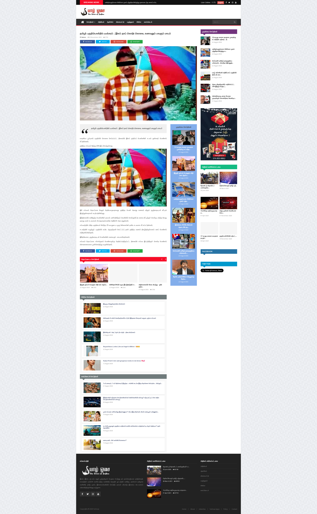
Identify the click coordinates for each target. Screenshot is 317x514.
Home (184, 509)
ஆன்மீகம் (110, 22)
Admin (83, 37)
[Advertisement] (192, 12)
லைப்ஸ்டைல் (148, 22)
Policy (226, 509)
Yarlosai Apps (214, 509)
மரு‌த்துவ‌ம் (130, 22)
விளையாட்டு (120, 22)
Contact (234, 509)
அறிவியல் (101, 22)
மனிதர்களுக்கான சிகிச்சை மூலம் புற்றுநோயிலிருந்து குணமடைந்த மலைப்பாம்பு (130, 2)
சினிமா (139, 22)
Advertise (202, 509)
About (192, 509)
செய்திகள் (90, 22)
